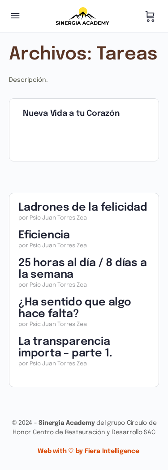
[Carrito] (150, 16)
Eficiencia (44, 235)
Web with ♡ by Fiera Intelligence (88, 451)
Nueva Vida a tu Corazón (71, 114)
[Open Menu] (15, 17)
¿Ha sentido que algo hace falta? (74, 308)
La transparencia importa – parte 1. (65, 347)
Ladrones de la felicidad (82, 207)
